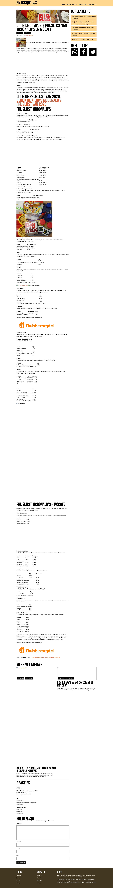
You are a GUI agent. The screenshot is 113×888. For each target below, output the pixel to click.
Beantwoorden (19, 796)
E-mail (18, 848)
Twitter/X (39, 877)
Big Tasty (28, 33)
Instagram (39, 880)
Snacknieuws (26, 3)
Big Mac (20, 33)
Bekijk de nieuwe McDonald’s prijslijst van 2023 (38, 102)
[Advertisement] (42, 62)
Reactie (19, 824)
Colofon (18, 877)
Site (17, 855)
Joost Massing (29, 35)
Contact (18, 880)
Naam (18, 842)
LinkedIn (39, 883)
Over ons (18, 875)
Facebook (39, 875)
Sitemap (18, 883)
